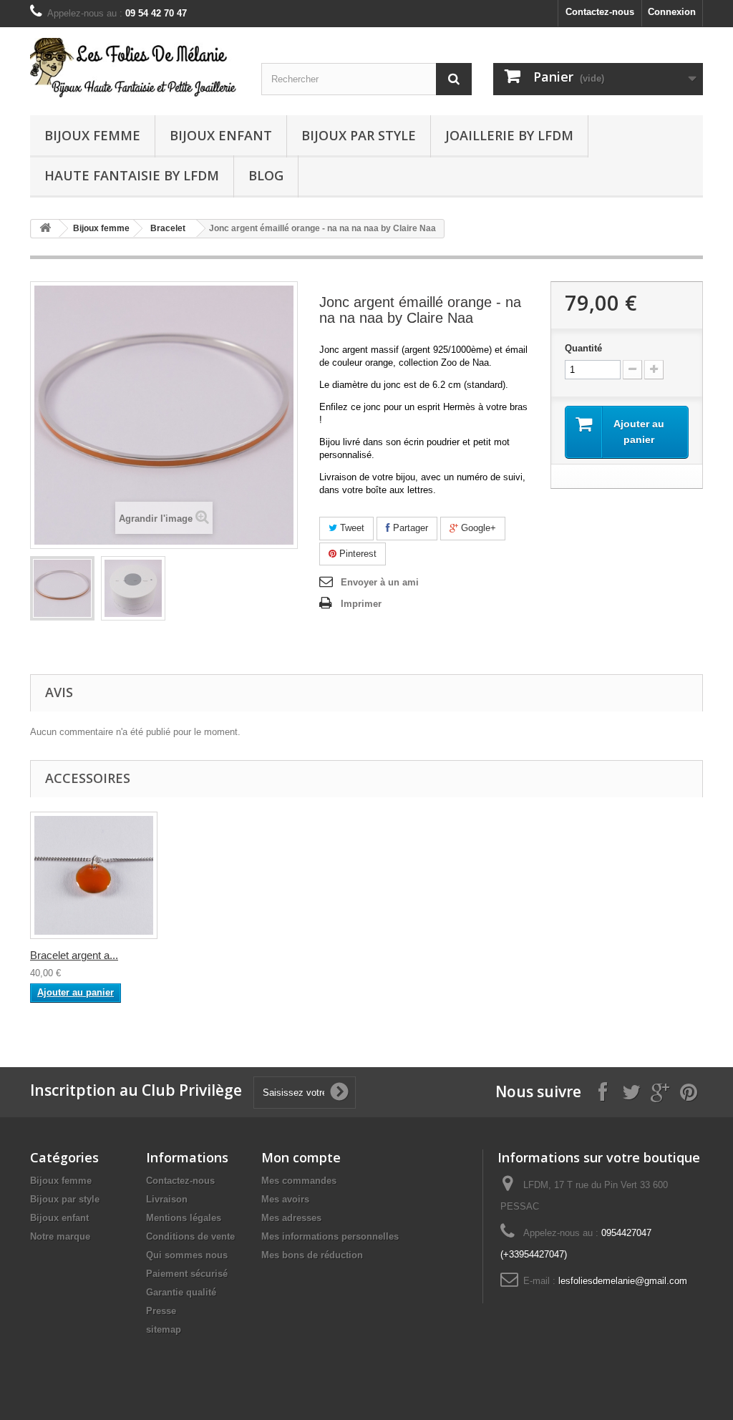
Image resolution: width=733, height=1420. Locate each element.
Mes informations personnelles (330, 1236)
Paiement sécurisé (187, 1273)
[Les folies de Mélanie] (135, 67)
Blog (265, 175)
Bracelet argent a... (74, 955)
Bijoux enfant (221, 135)
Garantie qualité (181, 1292)
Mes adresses (291, 1217)
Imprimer (361, 603)
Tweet (350, 527)
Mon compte (301, 1157)
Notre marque (60, 1236)
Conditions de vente (190, 1236)
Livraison (167, 1199)
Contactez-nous (599, 11)
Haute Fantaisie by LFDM (131, 175)
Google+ (477, 527)
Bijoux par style (358, 135)
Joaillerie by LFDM (509, 135)
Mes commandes (298, 1180)
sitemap (163, 1329)
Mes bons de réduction (312, 1255)
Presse (161, 1310)
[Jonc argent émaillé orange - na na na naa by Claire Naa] (62, 588)
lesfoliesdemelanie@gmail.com (622, 1280)
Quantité (583, 348)
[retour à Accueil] (45, 229)
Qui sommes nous (187, 1255)
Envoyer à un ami (380, 582)
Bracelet (167, 228)
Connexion (672, 11)
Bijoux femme (92, 135)
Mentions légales (183, 1217)
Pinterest (356, 553)
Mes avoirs (285, 1199)
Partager (409, 527)
